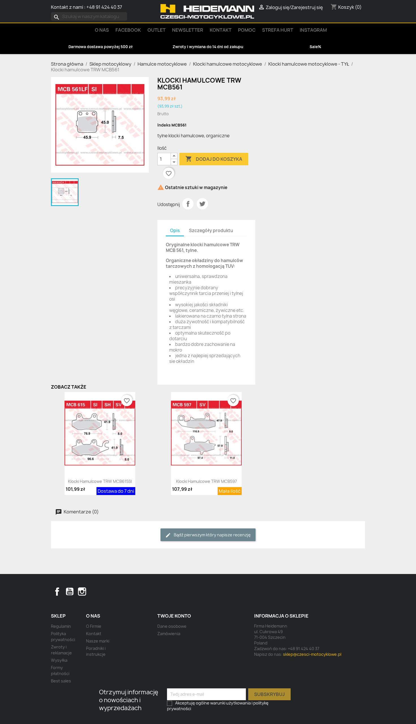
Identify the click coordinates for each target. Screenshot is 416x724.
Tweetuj (202, 203)
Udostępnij (188, 203)
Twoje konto (174, 616)
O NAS (102, 30)
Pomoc (247, 30)
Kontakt (220, 30)
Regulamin (61, 626)
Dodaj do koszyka (213, 158)
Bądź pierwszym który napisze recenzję (212, 534)
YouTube (69, 591)
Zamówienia (168, 633)
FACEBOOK (128, 30)
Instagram (313, 30)
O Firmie (93, 626)
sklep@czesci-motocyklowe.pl (312, 654)
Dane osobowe (171, 626)
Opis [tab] (175, 231)
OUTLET (156, 30)
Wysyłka (59, 660)
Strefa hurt (277, 30)
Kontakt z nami (67, 7)
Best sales (61, 681)
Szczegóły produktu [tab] (211, 231)
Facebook (57, 591)
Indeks (164, 125)
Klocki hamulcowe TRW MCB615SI (100, 481)
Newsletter (187, 30)
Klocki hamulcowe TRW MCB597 (206, 481)
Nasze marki (97, 641)
